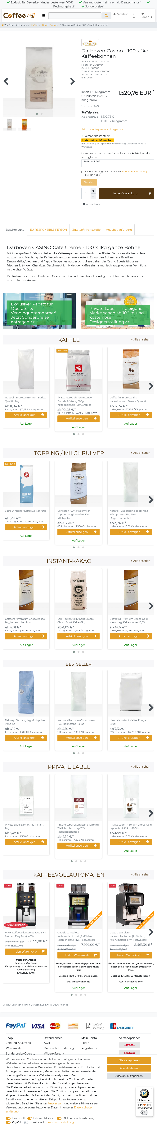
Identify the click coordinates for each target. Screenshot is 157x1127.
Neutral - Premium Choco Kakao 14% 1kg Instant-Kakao (76, 722)
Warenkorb (13, 1048)
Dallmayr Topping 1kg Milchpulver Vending (25, 722)
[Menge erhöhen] (93, 191)
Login (85, 1043)
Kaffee (34, 25)
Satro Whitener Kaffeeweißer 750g (26, 510)
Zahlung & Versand (18, 1043)
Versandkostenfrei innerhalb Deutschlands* (112, 2)
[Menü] (151, 1089)
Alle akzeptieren (129, 1060)
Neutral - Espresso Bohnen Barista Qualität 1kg (25, 399)
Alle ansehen (141, 339)
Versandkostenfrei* (97, 136)
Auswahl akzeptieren (129, 1076)
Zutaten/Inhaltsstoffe (86, 229)
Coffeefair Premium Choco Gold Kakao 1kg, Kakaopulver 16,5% (129, 620)
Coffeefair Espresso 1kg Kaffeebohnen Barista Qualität (128, 399)
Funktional (37, 1122)
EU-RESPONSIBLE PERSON (48, 229)
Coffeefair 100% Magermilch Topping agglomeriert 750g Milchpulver (74, 514)
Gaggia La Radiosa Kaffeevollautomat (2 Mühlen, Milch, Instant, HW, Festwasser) (76, 936)
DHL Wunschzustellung (79, 1118)
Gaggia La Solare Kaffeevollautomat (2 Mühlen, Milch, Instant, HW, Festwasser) (128, 936)
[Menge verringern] (93, 196)
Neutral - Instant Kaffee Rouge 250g (128, 722)
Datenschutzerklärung (59, 1048)
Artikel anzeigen (24, 415)
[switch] (144, 1112)
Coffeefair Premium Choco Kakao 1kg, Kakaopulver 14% (25, 620)
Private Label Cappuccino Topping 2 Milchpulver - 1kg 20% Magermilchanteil (78, 828)
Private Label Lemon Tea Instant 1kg (24, 826)
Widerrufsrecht (54, 1053)
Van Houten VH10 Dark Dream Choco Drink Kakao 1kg (75, 620)
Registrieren (90, 1048)
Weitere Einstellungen (62, 1122)
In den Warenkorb (125, 193)
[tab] (15, 229)
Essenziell (18, 1118)
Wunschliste (92, 204)
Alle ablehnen (129, 1068)
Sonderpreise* (94, 6)
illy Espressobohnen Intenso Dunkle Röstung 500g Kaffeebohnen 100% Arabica (74, 401)
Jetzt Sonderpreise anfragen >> (102, 129)
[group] (131, 370)
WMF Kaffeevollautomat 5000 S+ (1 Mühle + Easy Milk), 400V (25, 934)
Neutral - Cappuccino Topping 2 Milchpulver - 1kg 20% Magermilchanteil (129, 514)
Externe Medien (43, 1118)
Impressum (56, 1103)
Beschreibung (15, 229)
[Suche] (106, 15)
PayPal (16, 1122)
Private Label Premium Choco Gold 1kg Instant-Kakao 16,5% (131, 826)
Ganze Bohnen (50, 25)
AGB (47, 1043)
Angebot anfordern (119, 229)
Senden (89, 182)
